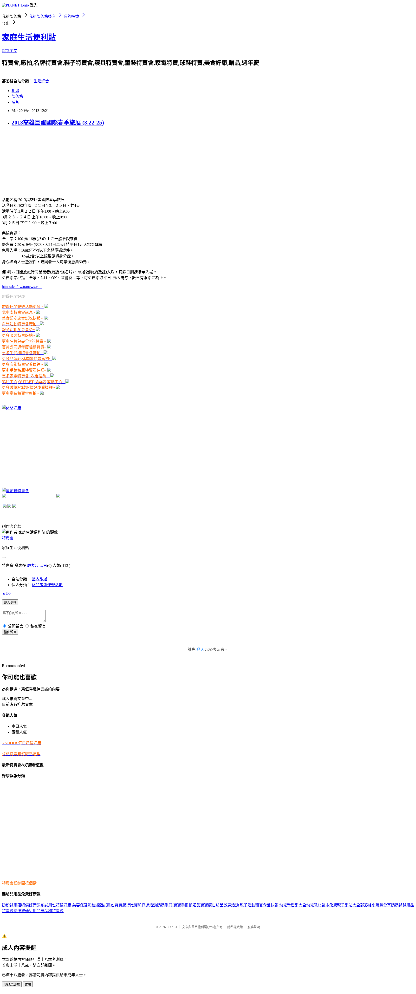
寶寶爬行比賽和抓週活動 (136, 905)
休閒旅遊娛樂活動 (47, 585)
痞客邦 (33, 565)
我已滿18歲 (12, 984)
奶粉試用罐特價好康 (19, 905)
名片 (15, 102)
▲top (6, 593)
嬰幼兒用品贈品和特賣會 (42, 911)
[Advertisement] (38, 161)
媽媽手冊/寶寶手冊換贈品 (178, 905)
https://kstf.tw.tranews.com (22, 287)
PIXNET (172, 927)
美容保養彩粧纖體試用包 (93, 905)
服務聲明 (253, 927)
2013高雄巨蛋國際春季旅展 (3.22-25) (58, 122)
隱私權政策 (235, 927)
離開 (28, 984)
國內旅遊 (39, 579)
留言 (43, 565)
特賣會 (7, 538)
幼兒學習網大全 (292, 905)
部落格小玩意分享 (375, 905)
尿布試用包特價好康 (54, 905)
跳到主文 (9, 51)
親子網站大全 (348, 905)
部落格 (17, 96)
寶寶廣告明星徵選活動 (219, 905)
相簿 (15, 91)
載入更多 (10, 602)
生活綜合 (41, 81)
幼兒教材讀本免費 (321, 905)
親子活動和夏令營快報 (259, 905)
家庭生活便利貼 (29, 37)
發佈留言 (10, 632)
